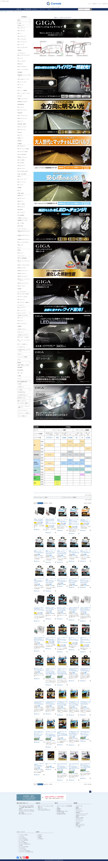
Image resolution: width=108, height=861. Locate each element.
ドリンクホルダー (22, 61)
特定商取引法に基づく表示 (62, 811)
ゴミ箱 (20, 95)
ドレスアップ (21, 107)
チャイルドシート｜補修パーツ (24, 413)
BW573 (63, 463)
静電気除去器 (21, 104)
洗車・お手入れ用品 (22, 174)
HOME (1, 11)
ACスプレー (21, 201)
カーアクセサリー (21, 53)
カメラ (19, 247)
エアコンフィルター (23, 126)
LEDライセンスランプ (23, 276)
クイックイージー (22, 310)
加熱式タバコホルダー (23, 101)
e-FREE (19, 383)
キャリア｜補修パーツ (22, 415)
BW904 (57, 484)
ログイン (100, 3)
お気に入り (35, 9)
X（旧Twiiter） (41, 838)
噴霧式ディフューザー (23, 220)
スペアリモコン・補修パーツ (24, 302)
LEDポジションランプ (23, 270)
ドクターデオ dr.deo (23, 838)
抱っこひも (21, 244)
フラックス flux (22, 837)
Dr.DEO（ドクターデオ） (23, 315)
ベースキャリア (22, 27)
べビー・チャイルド (22, 228)
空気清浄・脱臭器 (22, 124)
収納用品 (20, 72)
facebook (40, 834)
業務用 (20, 50)
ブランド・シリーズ (21, 313)
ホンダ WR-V (21, 162)
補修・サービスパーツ (22, 400)
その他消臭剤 (21, 215)
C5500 (64, 438)
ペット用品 (20, 389)
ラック (20, 33)
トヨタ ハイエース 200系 (24, 148)
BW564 (70, 469)
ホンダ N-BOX (21, 160)
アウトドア (21, 121)
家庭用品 (19, 362)
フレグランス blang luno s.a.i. (25, 843)
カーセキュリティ (22, 129)
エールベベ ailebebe (23, 842)
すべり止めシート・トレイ (24, 79)
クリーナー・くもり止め (23, 337)
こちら (30, 813)
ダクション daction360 (23, 840)
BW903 (57, 479)
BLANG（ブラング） (22, 329)
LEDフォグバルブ (22, 267)
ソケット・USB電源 (23, 90)
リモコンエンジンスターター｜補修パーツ (24, 407)
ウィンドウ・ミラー (23, 179)
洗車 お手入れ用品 (79, 817)
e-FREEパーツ (21, 386)
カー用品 (4, 11)
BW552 (82, 454)
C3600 (70, 438)
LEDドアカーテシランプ (23, 283)
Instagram (40, 836)
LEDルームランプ (22, 273)
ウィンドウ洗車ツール (23, 344)
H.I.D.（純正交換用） (23, 258)
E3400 (88, 438)
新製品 (19, 20)
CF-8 (19, 359)
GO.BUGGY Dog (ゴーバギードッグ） (24, 350)
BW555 (82, 441)
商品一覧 (19, 9)
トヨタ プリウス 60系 (23, 151)
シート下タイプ (22, 212)
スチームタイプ (22, 206)
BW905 (57, 477)
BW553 (82, 463)
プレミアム (21, 320)
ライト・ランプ (9, 11)
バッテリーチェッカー (23, 115)
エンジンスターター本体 (23, 293)
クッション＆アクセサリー (24, 242)
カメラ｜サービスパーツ (23, 410)
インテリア (21, 184)
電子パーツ (21, 138)
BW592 (76, 454)
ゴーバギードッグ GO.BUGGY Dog (26, 851)
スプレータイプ (22, 198)
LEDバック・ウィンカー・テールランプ (24, 280)
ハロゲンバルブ (22, 285)
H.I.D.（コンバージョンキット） (24, 261)
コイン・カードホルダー (23, 69)
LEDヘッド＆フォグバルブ (24, 265)
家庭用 (20, 326)
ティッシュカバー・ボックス (24, 93)
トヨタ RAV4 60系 (22, 154)
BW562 (70, 454)
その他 (20, 132)
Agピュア (20, 353)
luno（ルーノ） (21, 331)
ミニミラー (21, 58)
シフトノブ (21, 84)
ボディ (20, 176)
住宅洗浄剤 (21, 370)
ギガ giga (21, 845)
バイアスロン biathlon (23, 834)
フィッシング (21, 44)
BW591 (76, 445)
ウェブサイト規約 (60, 812)
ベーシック (21, 317)
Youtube (39, 837)
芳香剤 (20, 140)
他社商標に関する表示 (61, 813)
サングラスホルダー (23, 66)
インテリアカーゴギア (23, 47)
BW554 (82, 474)
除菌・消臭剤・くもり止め (23, 365)
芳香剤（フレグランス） (23, 218)
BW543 (88, 466)
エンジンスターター (22, 291)
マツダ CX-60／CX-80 (23, 171)
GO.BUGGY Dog (21, 392)
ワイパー (20, 135)
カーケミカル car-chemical (24, 850)
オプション (21, 252)
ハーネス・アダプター (23, 296)
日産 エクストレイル (23, 157)
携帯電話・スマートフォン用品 (24, 76)
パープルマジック (21, 346)
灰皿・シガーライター (23, 98)
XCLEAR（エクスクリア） (23, 334)
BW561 (70, 445)
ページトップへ (90, 792)
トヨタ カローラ (22, 146)
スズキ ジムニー (22, 168)
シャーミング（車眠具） (23, 356)
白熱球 (20, 288)
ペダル (20, 87)
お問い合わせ (105, 3)
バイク (20, 190)
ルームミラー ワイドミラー (24, 55)
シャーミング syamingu (23, 846)
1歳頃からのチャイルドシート (24, 236)
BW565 (70, 441)
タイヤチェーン (21, 305)
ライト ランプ (79, 821)
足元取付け (21, 209)
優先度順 (50, 503)
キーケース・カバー (23, 81)
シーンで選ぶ (21, 223)
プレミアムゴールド (23, 323)
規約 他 (56, 803)
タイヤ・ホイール (22, 182)
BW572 (63, 454)
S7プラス (49, 438)
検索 (91, 9)
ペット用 (20, 372)
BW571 (63, 445)
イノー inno (21, 836)
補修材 (20, 187)
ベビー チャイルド (79, 820)
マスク (19, 378)
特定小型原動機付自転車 (22, 381)
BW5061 (49, 445)
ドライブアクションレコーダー (82, 813)
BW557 (82, 460)
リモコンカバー (22, 299)
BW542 (88, 457)
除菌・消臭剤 (21, 193)
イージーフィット (22, 307)
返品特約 (58, 809)
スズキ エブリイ (22, 165)
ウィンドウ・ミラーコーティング (24, 341)
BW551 (82, 445)
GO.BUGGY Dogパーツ (23, 394)
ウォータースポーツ (23, 39)
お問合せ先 (38, 803)
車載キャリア (21, 25)
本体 (19, 250)
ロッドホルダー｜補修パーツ (24, 403)
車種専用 (20, 143)
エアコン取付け (22, 203)
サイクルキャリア (22, 36)
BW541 (88, 448)
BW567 (70, 460)
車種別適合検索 (28, 9)
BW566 (70, 451)
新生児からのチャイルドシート (24, 232)
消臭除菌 (20, 367)
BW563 (70, 463)
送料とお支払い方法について (22, 803)
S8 (76, 438)
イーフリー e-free (22, 849)
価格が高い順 (46, 503)
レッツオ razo (21, 841)
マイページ (43, 9)
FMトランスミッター (23, 118)
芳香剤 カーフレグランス (81, 815)
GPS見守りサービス (22, 397)
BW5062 (49, 454)
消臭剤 (77, 816)
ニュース (90, 3)
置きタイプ (21, 195)
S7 (82, 438)
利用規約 (58, 808)
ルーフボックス (22, 30)
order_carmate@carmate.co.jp (44, 809)
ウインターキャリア (23, 41)
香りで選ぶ (21, 225)
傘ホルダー (21, 63)
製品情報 (75, 803)
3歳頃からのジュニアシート (24, 239)
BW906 (57, 481)
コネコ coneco (22, 847)
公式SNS (37, 831)
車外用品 (20, 112)
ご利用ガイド (95, 3)
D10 (57, 438)
